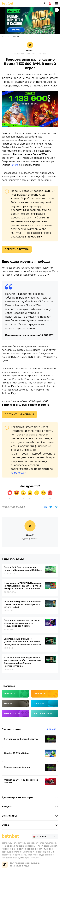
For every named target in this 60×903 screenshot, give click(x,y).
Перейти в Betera (17, 249)
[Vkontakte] (45, 507)
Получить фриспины (19, 414)
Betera (14, 165)
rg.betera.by (18, 472)
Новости (15, 37)
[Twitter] (51, 507)
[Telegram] (56, 507)
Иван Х (30, 50)
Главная (5, 37)
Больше (51, 729)
